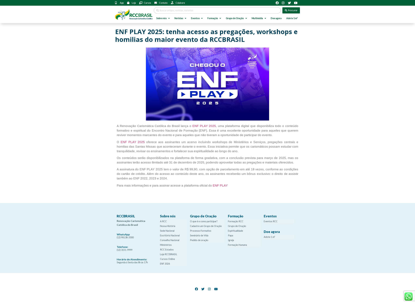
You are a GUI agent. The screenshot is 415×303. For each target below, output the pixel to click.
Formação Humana (237, 244)
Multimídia (257, 18)
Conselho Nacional (169, 240)
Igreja (231, 240)
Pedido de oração (199, 240)
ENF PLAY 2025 (204, 126)
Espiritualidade (235, 230)
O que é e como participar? (204, 221)
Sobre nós (161, 18)
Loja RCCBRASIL (168, 254)
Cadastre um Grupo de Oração (206, 226)
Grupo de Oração (235, 18)
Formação (212, 18)
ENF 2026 (165, 263)
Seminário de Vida (199, 235)
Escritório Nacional (170, 235)
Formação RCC (235, 221)
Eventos (195, 18)
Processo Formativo (200, 230)
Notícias (178, 18)
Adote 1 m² (291, 18)
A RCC (163, 221)
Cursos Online (167, 259)
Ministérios (166, 244)
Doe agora (276, 18)
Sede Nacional (167, 230)
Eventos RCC (271, 221)
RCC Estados (167, 249)
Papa (230, 235)
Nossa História (167, 226)
